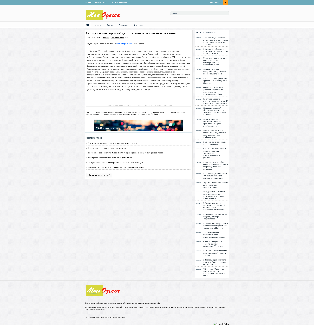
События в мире (117, 38)
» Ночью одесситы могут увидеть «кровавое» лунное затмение (112, 143)
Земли (104, 112)
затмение (164, 112)
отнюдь (149, 114)
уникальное (97, 114)
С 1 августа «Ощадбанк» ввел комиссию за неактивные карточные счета (214, 272)
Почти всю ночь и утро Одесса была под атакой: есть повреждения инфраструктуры (214, 133)
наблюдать (154, 112)
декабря (172, 112)
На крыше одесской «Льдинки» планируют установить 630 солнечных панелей (215, 111)
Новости (97, 25)
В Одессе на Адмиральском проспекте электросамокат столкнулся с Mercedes (215, 225)
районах (111, 112)
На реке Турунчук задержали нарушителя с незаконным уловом (214, 71)
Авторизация (215, 2)
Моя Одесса (130, 44)
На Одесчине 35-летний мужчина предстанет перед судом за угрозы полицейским (214, 195)
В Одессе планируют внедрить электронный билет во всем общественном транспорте (215, 206)
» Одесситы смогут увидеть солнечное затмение (106, 148)
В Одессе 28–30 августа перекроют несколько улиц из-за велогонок (215, 51)
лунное (106, 114)
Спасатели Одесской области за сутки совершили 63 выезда (213, 243)
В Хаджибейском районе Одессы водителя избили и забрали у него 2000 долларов (215, 165)
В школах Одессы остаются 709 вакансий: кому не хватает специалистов (215, 175)
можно (89, 114)
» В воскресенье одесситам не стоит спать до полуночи (109, 157)
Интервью (138, 25)
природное (181, 112)
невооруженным (123, 114)
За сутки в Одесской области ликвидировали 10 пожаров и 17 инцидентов (215, 101)
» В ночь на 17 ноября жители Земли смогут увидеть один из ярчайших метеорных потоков (124, 152)
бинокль (157, 114)
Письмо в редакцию (119, 2)
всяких (133, 114)
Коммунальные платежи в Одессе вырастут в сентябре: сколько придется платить (215, 61)
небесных (127, 112)
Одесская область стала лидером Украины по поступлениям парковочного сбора (213, 90)
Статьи (110, 25)
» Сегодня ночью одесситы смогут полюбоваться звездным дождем (114, 162)
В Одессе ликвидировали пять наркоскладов (214, 143)
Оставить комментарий (99, 175)
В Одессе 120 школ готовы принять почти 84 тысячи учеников (215, 253)
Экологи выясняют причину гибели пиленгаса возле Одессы (214, 234)
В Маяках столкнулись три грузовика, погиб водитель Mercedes (215, 80)
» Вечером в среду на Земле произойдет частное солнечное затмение (115, 167)
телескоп (141, 114)
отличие (119, 112)
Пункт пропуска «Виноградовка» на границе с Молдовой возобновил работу (212, 122)
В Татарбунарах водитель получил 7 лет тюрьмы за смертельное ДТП (214, 262)
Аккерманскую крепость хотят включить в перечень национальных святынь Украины (215, 40)
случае (145, 112)
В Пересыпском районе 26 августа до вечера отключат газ (215, 216)
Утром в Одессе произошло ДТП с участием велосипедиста (215, 184)
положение (137, 112)
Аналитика (123, 25)
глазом (113, 114)
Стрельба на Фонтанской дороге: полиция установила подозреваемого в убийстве (214, 153)
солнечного (95, 112)
